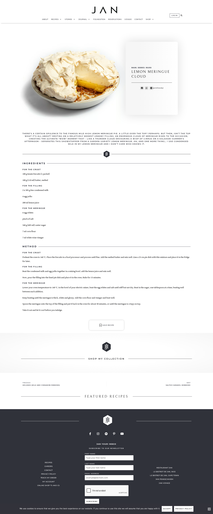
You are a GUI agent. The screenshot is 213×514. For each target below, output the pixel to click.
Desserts (141, 67)
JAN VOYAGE (164, 483)
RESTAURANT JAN (164, 468)
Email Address (92, 474)
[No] (209, 509)
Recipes (149, 67)
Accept (167, 509)
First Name (90, 454)
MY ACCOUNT (48, 482)
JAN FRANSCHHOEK (164, 479)
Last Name (90, 464)
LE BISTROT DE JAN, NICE (164, 472)
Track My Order (49, 478)
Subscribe (92, 501)
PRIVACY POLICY (48, 474)
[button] (181, 15)
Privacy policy (183, 509)
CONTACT (48, 470)
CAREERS (48, 466)
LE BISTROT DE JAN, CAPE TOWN (164, 475)
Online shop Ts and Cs (48, 485)
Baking (134, 67)
